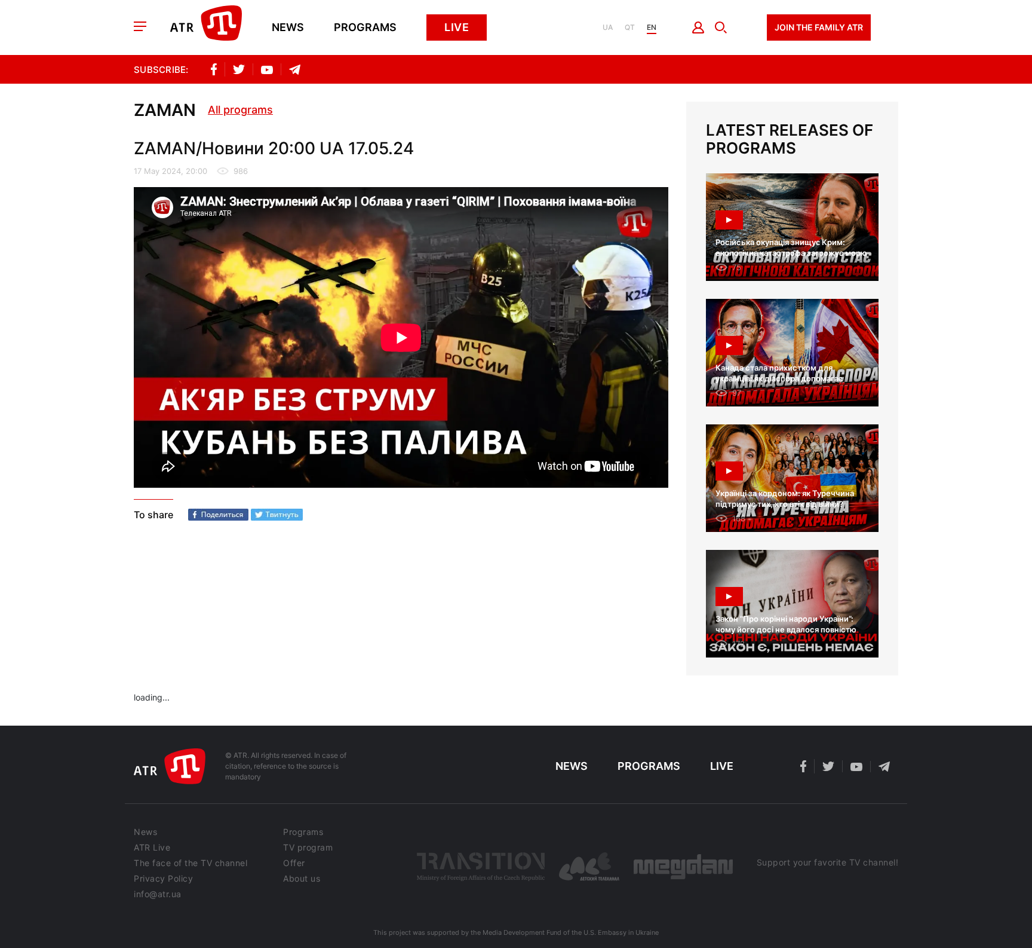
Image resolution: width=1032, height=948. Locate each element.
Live (456, 27)
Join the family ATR (819, 27)
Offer (294, 863)
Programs (365, 27)
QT (630, 27)
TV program (308, 847)
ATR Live (152, 847)
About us (301, 878)
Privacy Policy (163, 878)
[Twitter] (277, 515)
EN (651, 27)
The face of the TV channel (190, 863)
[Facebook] (218, 515)
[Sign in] (698, 27)
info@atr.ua (158, 894)
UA (608, 27)
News (288, 27)
